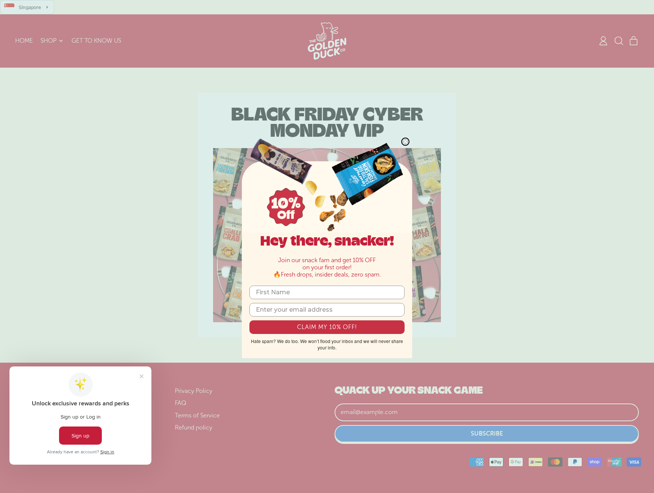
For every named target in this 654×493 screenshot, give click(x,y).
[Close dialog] (405, 141)
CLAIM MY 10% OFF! (327, 327)
